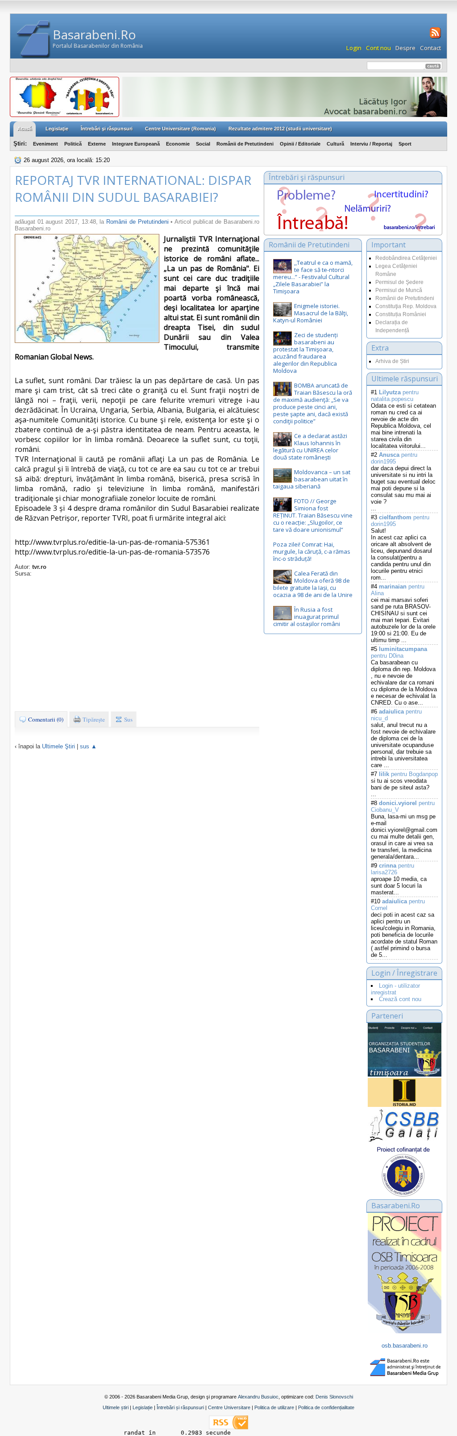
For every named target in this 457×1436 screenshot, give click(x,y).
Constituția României (400, 314)
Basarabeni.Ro (94, 34)
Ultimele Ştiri (58, 746)
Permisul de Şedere (399, 282)
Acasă (24, 128)
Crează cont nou (400, 999)
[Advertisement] (137, 643)
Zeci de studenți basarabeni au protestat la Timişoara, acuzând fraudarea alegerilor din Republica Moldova (305, 353)
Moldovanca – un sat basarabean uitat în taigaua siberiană (311, 479)
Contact (430, 48)
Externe (97, 143)
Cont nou (378, 48)
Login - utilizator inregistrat (395, 989)
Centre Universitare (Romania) (180, 128)
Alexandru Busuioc (258, 1396)
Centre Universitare (229, 1407)
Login (353, 48)
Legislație (143, 1407)
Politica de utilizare (274, 1407)
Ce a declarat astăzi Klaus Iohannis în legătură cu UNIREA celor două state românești (310, 446)
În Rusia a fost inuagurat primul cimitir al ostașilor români (306, 616)
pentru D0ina (399, 652)
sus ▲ (88, 746)
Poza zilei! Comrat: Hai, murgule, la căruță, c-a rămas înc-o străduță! (311, 551)
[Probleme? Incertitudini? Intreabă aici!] (353, 229)
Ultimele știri (116, 1407)
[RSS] (434, 37)
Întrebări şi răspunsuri (107, 128)
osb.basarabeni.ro (405, 1345)
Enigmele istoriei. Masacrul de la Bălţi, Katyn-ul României (310, 313)
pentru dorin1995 (394, 458)
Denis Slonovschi (334, 1396)
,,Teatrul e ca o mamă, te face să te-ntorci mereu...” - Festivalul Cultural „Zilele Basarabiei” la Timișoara (313, 277)
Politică (73, 143)
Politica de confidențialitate (326, 1407)
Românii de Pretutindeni (245, 143)
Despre (405, 48)
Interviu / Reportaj (371, 143)
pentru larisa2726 (392, 869)
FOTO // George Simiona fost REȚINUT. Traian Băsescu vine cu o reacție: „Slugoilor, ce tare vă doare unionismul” (313, 515)
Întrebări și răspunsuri (180, 1407)
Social (203, 143)
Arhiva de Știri (392, 361)
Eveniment (45, 143)
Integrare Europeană (136, 143)
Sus (128, 719)
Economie (178, 143)
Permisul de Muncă (398, 290)
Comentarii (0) (45, 719)
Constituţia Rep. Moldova (405, 306)
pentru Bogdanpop (408, 774)
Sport (405, 143)
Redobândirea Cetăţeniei (406, 258)
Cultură (335, 143)
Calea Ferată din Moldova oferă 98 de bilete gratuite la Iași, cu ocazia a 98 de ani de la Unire (313, 584)
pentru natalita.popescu (395, 395)
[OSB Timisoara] (404, 1050)
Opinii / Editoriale (300, 143)
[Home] (33, 39)
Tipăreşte (93, 719)
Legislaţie (57, 128)
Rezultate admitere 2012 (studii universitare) (280, 128)
